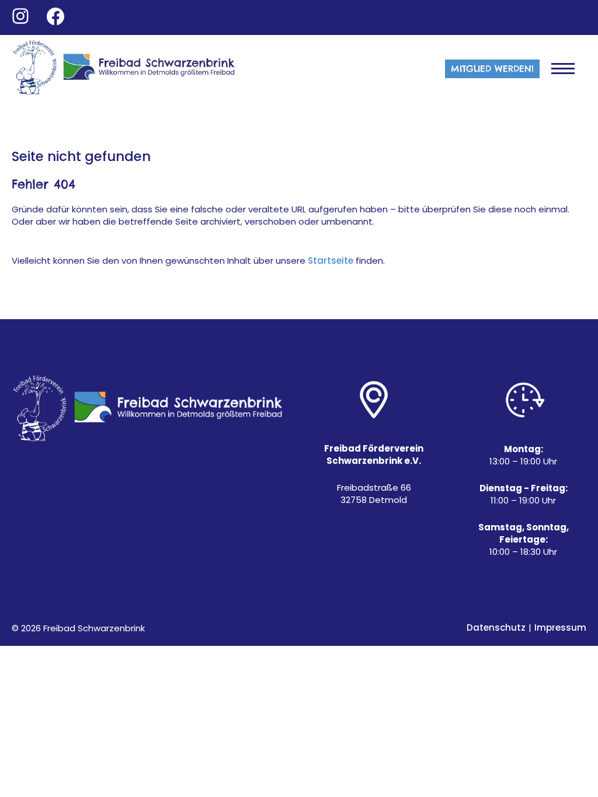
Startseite (330, 261)
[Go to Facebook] (55, 16)
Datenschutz (496, 628)
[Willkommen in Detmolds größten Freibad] (125, 68)
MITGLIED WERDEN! (492, 68)
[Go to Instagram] (20, 16)
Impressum (560, 628)
